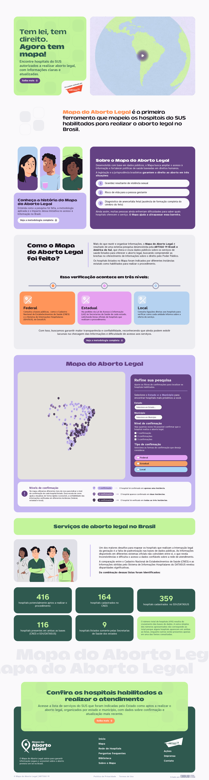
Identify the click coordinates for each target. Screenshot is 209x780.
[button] (143, 56)
